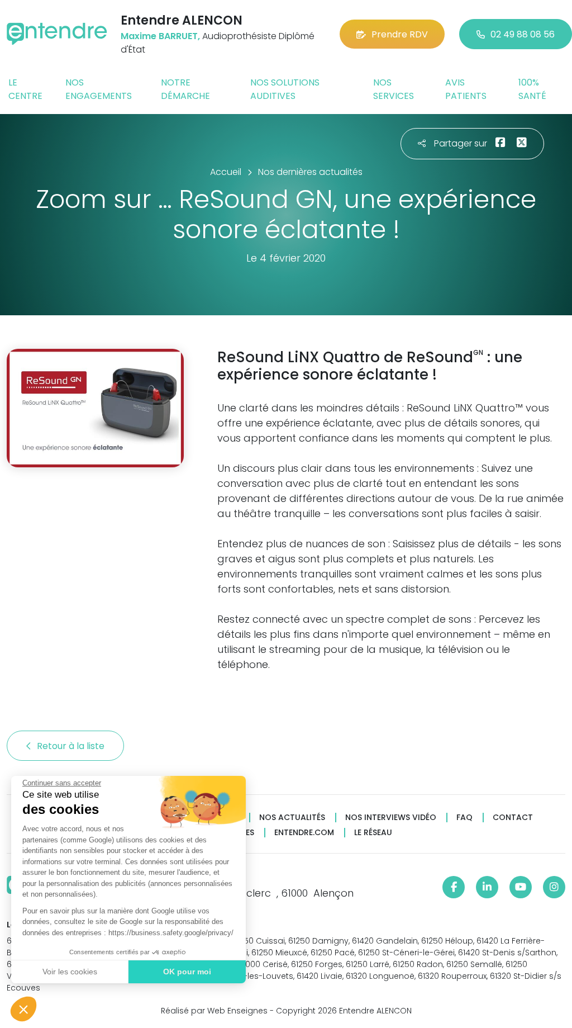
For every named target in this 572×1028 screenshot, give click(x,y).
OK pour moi (187, 971)
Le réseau (373, 832)
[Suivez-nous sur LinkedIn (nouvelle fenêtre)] (487, 887)
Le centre (25, 89)
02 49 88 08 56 (522, 34)
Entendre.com (304, 832)
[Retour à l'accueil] (57, 33)
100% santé (532, 89)
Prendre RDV (399, 34)
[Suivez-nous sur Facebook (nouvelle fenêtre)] (453, 887)
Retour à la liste (72, 746)
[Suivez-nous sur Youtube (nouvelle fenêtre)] (520, 887)
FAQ (464, 817)
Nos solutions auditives (285, 89)
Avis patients (466, 89)
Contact (513, 817)
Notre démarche (185, 89)
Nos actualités (292, 817)
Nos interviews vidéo (390, 817)
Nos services (393, 89)
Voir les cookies (69, 971)
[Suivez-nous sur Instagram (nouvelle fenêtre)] (554, 887)
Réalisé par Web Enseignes (214, 1010)
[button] (23, 1009)
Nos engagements (98, 89)
